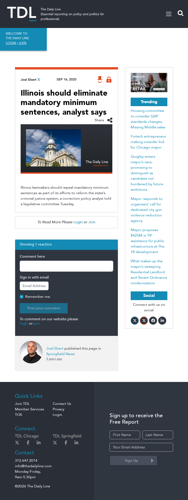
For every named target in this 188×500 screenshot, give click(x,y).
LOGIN (11, 43)
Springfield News (60, 353)
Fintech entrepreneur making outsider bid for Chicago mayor (148, 142)
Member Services (29, 409)
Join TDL (22, 403)
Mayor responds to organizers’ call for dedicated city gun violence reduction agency (147, 209)
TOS (18, 414)
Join (91, 222)
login (24, 323)
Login (78, 222)
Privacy (58, 409)
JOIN (22, 43)
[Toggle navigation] (168, 14)
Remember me (37, 296)
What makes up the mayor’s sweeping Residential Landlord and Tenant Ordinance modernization (149, 272)
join (37, 323)
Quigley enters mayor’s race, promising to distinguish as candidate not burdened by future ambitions (147, 173)
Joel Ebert (28, 79)
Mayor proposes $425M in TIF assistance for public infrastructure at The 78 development (147, 240)
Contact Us (62, 403)
